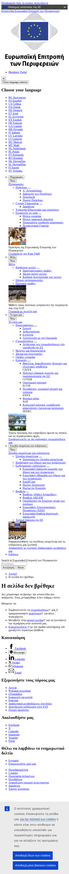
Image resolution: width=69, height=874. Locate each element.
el (4, 78)
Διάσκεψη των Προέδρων (37, 193)
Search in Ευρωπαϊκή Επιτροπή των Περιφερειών (29, 560)
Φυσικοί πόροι (31, 398)
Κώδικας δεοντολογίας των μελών (42, 277)
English (15, 119)
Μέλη (12, 257)
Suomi (13, 167)
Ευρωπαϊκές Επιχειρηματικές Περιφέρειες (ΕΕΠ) (39, 509)
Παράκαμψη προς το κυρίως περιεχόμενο (24, 2)
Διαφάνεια (28, 206)
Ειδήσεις (13, 554)
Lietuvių (15, 138)
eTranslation (15, 694)
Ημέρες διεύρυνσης (34, 484)
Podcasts (13, 700)
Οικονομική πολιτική (34, 382)
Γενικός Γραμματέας (27, 203)
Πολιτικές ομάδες (26, 283)
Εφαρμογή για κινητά (20, 697)
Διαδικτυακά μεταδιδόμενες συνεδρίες (30, 703)
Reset (21, 567)
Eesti (13, 113)
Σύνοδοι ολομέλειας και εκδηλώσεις (28, 446)
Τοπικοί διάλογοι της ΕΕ (29, 519)
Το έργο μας (16, 315)
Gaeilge (15, 126)
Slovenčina (16, 161)
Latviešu (15, 135)
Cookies (13, 772)
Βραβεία (20, 491)
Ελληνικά (15, 116)
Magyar (15, 142)
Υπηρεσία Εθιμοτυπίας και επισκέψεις (37, 209)
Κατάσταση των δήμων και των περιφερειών (41, 462)
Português (16, 154)
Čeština (14, 103)
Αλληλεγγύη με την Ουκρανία (40, 337)
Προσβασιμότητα (18, 769)
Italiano (14, 132)
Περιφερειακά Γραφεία (36, 225)
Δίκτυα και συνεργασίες (29, 353)
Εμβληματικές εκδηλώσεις (31, 465)
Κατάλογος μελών (26, 267)
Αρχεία (12, 687)
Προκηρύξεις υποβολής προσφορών (43, 222)
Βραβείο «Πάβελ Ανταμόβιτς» (40, 494)
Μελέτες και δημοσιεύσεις (31, 350)
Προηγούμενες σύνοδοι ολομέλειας (43, 459)
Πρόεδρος (22, 187)
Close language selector (15, 82)
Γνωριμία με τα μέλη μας (22, 311)
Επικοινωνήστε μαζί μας (22, 763)
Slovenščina (17, 164)
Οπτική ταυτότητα (18, 709)
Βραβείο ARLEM (33, 497)
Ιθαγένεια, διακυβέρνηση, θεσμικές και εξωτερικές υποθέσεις (45, 365)
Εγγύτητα (28, 334)
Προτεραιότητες (25, 325)
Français (15, 122)
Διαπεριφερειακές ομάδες (37, 270)
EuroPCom (29, 481)
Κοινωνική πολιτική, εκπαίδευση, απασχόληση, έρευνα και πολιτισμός (43, 406)
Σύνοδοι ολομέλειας (27, 456)
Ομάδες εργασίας (25, 357)
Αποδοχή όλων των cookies (32, 855)
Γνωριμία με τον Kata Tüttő (24, 253)
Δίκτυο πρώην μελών (35, 273)
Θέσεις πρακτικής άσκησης (38, 219)
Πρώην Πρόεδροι (33, 200)
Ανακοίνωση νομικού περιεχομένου (28, 782)
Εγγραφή (13, 760)
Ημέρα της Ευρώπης (34, 488)
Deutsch (15, 110)
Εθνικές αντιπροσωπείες (29, 280)
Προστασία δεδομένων (21, 776)
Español (15, 100)
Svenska (15, 170)
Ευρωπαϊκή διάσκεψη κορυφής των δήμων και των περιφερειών (43, 470)
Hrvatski (15, 129)
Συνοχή (27, 328)
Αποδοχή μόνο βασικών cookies (35, 865)
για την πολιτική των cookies (38, 819)
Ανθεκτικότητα (31, 331)
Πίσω (12, 181)
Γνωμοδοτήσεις (24, 341)
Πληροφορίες (16, 177)
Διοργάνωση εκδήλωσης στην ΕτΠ (28, 706)
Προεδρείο (29, 196)
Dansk (14, 107)
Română (15, 158)
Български (17, 97)
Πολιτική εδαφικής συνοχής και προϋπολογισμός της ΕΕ (40, 374)
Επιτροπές (21, 360)
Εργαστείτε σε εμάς (27, 212)
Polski (13, 151)
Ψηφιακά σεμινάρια (19, 690)
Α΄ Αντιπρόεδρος (32, 190)
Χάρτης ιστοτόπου (18, 788)
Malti (13, 145)
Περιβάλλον (15, 779)
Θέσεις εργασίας (32, 216)
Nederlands (17, 148)
